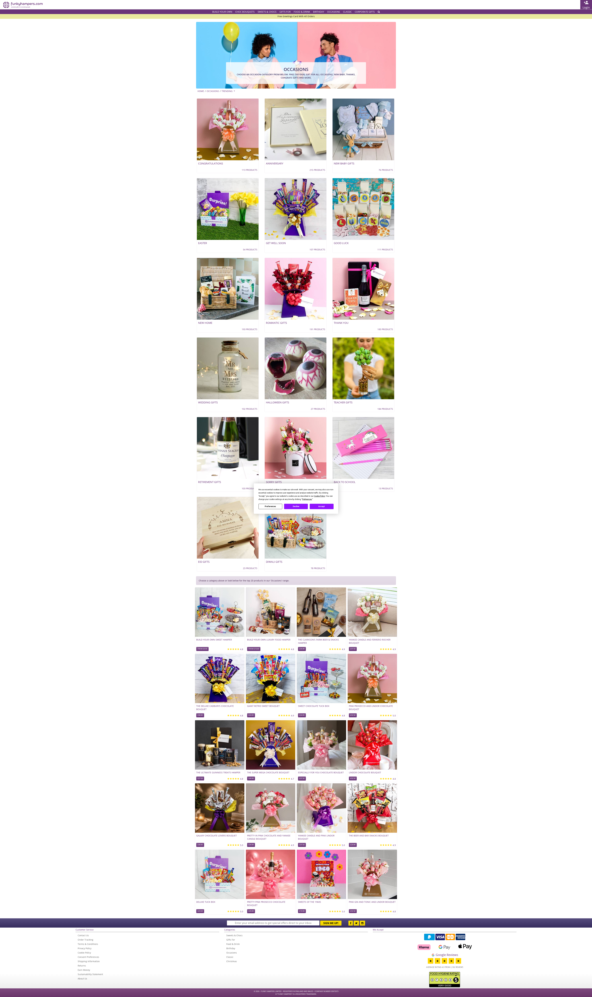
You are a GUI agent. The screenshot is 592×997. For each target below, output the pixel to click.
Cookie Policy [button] (319, 496)
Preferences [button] (307, 499)
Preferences (270, 506)
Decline (296, 506)
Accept (321, 506)
